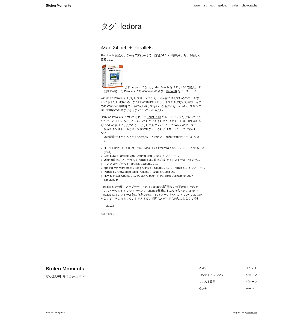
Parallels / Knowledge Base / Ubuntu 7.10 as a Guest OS (139, 171)
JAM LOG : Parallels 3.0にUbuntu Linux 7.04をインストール (141, 155)
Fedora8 (171, 91)
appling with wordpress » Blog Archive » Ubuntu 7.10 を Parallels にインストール (154, 167)
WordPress (251, 312)
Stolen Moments (58, 5)
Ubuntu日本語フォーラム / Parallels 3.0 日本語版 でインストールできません (152, 159)
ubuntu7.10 (154, 117)
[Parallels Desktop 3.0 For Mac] (112, 87)
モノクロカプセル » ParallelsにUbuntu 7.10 (131, 163)
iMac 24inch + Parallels (127, 47)
